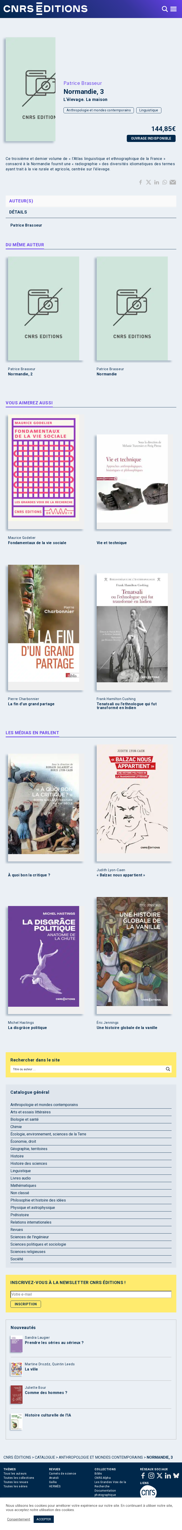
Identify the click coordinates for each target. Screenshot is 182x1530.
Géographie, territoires (28, 1149)
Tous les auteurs (15, 1473)
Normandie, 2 (20, 374)
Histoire (17, 1156)
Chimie (16, 1127)
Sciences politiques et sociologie (38, 1244)
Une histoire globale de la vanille (127, 1028)
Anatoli (54, 1478)
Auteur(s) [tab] (21, 200)
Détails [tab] (18, 211)
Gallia (53, 1482)
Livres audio (20, 1178)
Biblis (98, 1473)
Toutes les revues (16, 1482)
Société (16, 1259)
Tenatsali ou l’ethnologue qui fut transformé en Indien (127, 706)
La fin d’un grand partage (31, 704)
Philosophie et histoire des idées (38, 1200)
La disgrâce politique (27, 1028)
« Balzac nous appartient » (121, 875)
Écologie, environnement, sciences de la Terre (48, 1134)
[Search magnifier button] (168, 1069)
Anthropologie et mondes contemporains (99, 110)
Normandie (107, 374)
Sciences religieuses (28, 1251)
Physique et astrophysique (32, 1207)
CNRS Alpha (103, 1478)
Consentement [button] (18, 1519)
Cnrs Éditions (17, 1457)
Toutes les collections (19, 1478)
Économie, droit (23, 1141)
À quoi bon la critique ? (29, 875)
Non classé (19, 1193)
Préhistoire (19, 1215)
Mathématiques (23, 1185)
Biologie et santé (24, 1119)
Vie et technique (112, 543)
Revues (16, 1229)
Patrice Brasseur (83, 83)
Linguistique (148, 110)
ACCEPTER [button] (43, 1519)
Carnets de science (62, 1473)
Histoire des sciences (28, 1163)
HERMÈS (55, 1486)
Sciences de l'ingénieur (29, 1237)
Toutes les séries (15, 1486)
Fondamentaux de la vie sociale (37, 543)
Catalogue (45, 1457)
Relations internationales (30, 1222)
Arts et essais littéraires (30, 1112)
